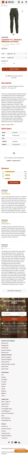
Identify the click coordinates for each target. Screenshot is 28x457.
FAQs (2, 416)
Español (3, 377)
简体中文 (3, 391)
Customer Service (6, 428)
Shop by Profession (6, 359)
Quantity (4, 61)
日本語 (3, 389)
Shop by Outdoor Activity (8, 364)
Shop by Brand (5, 362)
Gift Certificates (5, 418)
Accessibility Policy (6, 409)
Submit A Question (13, 160)
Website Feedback (6, 435)
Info (2, 375)
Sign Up (14, 319)
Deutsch (3, 384)
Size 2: (3, 57)
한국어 (3, 396)
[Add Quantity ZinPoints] (14, 63)
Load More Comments (14, 290)
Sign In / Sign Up (5, 402)
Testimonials (4, 348)
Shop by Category (6, 357)
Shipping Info (4, 345)
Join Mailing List (5, 411)
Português (4, 379)
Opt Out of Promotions (7, 413)
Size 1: (3, 53)
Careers (3, 431)
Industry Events (5, 433)
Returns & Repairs (6, 350)
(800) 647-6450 (21, 448)
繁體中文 (3, 393)
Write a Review (14, 182)
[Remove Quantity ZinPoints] (2, 63)
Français (3, 382)
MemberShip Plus (6, 420)
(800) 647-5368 (8, 448)
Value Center (4, 369)
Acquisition (4, 438)
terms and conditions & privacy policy (17, 334)
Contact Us (4, 426)
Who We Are (4, 343)
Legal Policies (5, 404)
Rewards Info (5, 352)
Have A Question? (7, 124)
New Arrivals (4, 366)
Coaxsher (4, 37)
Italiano (3, 386)
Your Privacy (4, 406)
